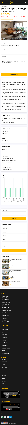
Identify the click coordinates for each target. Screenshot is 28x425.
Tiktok (3, 383)
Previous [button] (3, 29)
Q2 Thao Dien (4, 327)
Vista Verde (4, 342)
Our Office (4, 359)
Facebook (4, 375)
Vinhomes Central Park (6, 310)
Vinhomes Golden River (6, 309)
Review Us (4, 364)
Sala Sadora (4, 317)
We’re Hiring (4, 366)
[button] (2, 422)
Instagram (4, 381)
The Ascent (4, 305)
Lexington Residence (6, 348)
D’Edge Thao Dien (5, 307)
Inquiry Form (4, 367)
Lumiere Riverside (5, 353)
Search (14, 218)
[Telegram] (10, 417)
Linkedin (3, 380)
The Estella (4, 301)
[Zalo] (8, 417)
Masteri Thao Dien (5, 296)
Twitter (3, 376)
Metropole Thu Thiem (6, 351)
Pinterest (3, 378)
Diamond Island (5, 339)
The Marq (4, 320)
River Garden (4, 337)
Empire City (4, 350)
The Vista (4, 332)
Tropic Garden (5, 334)
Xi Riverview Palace (10, 122)
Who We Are (4, 361)
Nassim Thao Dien (5, 304)
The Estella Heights (5, 299)
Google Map (4, 384)
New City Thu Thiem (6, 347)
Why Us (3, 362)
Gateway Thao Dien (6, 302)
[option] (14, 29)
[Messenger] (5, 417)
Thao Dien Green (5, 331)
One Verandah (5, 345)
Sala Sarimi (4, 318)
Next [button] (25, 29)
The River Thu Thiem (6, 321)
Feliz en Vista (4, 340)
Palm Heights (4, 343)
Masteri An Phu (5, 297)
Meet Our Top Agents (6, 369)
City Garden (4, 312)
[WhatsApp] (2, 417)
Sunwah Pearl (4, 313)
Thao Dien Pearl (5, 329)
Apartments (3, 6)
